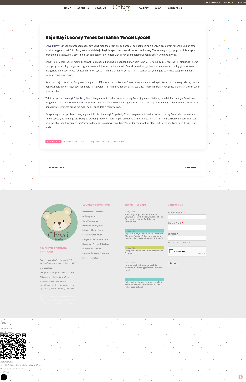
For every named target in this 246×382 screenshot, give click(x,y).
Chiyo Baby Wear (54, 45)
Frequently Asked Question (95, 253)
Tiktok (72, 272)
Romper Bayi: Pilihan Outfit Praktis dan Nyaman (144, 251)
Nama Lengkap (176, 212)
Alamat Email (175, 223)
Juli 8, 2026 (130, 211)
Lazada (64, 272)
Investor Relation (90, 258)
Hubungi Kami (89, 216)
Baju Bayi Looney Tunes (113, 141)
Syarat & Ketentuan (91, 248)
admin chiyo (71, 141)
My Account (241, 2)
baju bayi (95, 141)
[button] (123, 324)
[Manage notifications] (241, 377)
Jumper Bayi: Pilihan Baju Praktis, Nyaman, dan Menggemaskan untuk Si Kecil (143, 267)
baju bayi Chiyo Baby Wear (77, 98)
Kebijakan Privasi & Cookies (95, 244)
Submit (173, 263)
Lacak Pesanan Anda (92, 234)
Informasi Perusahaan (93, 211)
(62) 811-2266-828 (224, 2)
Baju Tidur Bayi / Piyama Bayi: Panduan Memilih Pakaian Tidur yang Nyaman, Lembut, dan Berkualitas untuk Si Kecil (144, 236)
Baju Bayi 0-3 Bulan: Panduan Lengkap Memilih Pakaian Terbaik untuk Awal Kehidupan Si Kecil (143, 284)
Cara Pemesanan (90, 221)
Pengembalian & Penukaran (95, 239)
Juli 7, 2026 (130, 262)
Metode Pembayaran (92, 225)
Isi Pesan (173, 234)
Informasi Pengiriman (92, 230)
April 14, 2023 (53, 141)
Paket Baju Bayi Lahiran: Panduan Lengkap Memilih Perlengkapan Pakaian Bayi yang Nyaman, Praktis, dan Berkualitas (144, 218)
